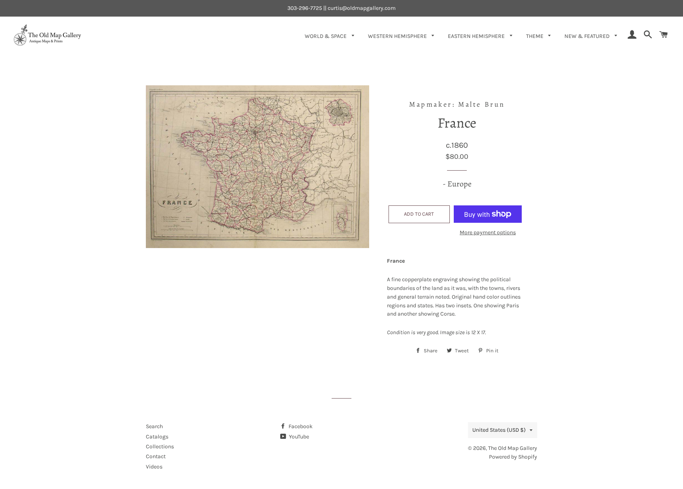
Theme (535, 36)
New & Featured (587, 36)
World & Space (326, 36)
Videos (154, 466)
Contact (156, 456)
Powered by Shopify (513, 456)
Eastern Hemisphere (477, 36)
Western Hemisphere (398, 36)
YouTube (298, 436)
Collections (160, 446)
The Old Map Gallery (512, 448)
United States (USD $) (499, 430)
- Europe (457, 184)
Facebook (300, 426)
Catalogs (157, 436)
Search (154, 426)
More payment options (488, 232)
